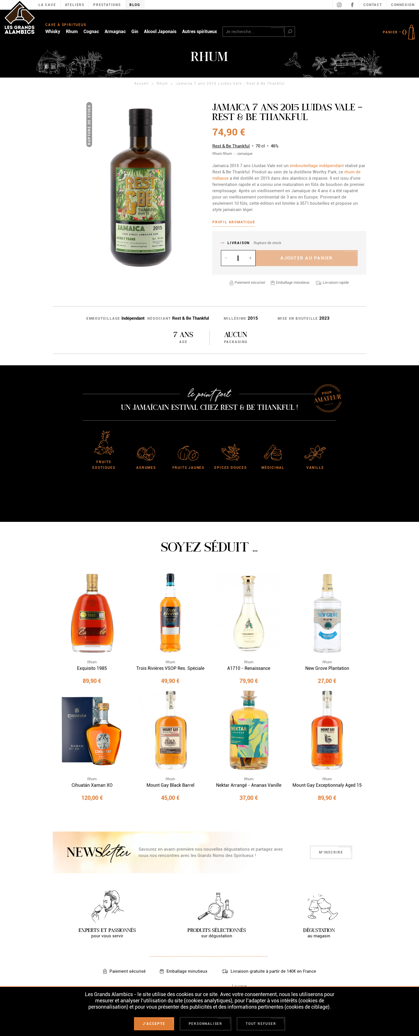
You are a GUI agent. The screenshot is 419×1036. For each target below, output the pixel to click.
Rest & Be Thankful (231, 146)
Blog (134, 5)
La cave (239, 986)
